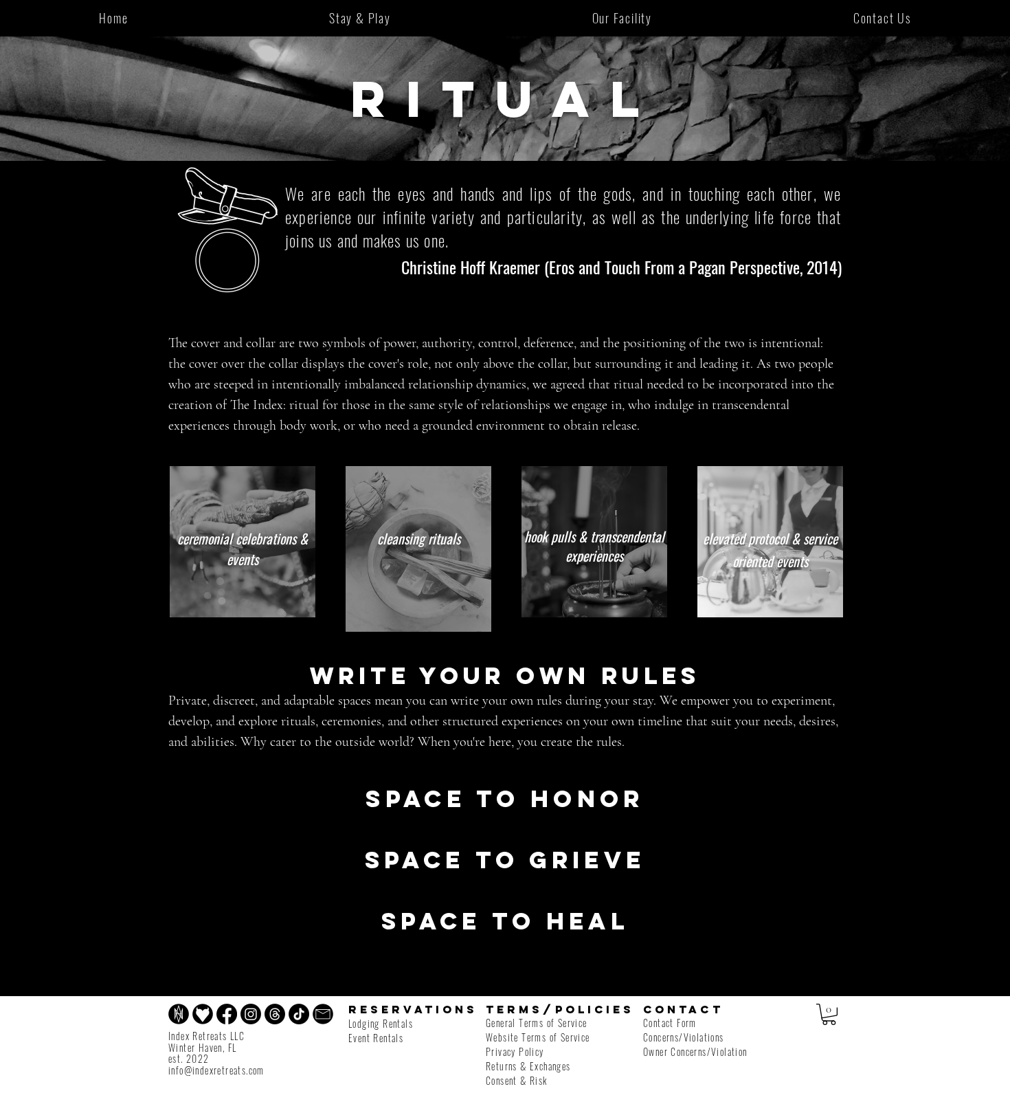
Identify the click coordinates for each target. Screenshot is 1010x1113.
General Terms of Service (536, 1022)
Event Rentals (375, 1038)
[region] (242, 541)
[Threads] (275, 1014)
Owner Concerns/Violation (695, 1051)
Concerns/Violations (683, 1037)
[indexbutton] (178, 1014)
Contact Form (670, 1022)
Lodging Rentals (380, 1023)
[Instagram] (250, 1014)
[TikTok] (299, 1014)
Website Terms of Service (538, 1037)
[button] (829, 1014)
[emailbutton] (323, 1014)
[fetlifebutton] (202, 1014)
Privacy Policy (515, 1051)
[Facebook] (226, 1014)
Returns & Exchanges (528, 1066)
